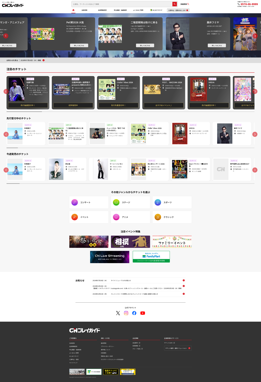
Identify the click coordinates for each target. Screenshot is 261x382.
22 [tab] (248, 148)
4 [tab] (133, 55)
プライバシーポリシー (107, 346)
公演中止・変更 (74, 359)
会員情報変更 (102, 10)
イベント (84, 217)
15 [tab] (170, 148)
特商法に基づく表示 (107, 356)
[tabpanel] (63, 33)
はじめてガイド (157, 10)
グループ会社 (136, 349)
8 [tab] (91, 148)
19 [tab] (215, 148)
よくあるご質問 (138, 10)
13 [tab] (147, 148)
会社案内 (135, 343)
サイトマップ (73, 363)
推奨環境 (103, 343)
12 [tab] (136, 148)
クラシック (169, 217)
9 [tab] (102, 148)
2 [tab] (129, 55)
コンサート (85, 202)
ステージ (126, 202)
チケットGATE (168, 343)
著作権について (105, 350)
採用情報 (135, 346)
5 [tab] (166, 111)
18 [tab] (203, 148)
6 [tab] (201, 111)
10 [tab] (113, 148)
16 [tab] (181, 148)
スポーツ (168, 202)
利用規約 (103, 353)
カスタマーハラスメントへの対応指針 (112, 359)
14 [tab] (158, 148)
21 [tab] (237, 148)
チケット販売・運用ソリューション (176, 348)
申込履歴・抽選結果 (120, 10)
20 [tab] (226, 148)
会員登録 (84, 10)
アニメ (125, 217)
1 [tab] (127, 55)
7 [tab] (236, 111)
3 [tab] (131, 55)
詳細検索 (183, 4)
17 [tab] (192, 148)
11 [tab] (124, 148)
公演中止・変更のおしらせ (177, 10)
